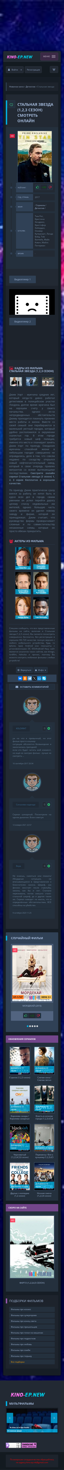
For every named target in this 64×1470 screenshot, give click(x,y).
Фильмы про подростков (23, 1338)
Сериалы (40, 205)
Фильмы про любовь (21, 1344)
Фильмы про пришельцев (24, 1326)
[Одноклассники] (25, 678)
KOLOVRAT (21, 728)
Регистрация (33, 69)
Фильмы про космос (21, 1309)
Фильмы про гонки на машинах (27, 1332)
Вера (18, 866)
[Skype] (44, 678)
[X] (34, 678)
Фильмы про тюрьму (21, 1356)
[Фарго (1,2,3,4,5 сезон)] (32, 1247)
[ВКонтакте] (20, 678)
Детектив (39, 208)
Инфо (41, 670)
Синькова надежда (25, 804)
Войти (15, 69)
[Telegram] (30, 678)
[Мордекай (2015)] (32, 973)
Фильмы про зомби (20, 1350)
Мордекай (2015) (32, 1005)
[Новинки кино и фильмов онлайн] (20, 56)
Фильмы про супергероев (24, 1315)
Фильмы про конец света (23, 1321)
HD (12, 136)
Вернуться (26, 670)
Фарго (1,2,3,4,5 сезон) (32, 1282)
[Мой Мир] (39, 678)
